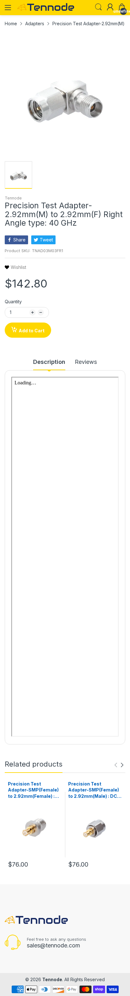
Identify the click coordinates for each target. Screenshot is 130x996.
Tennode (13, 198)
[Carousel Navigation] (119, 765)
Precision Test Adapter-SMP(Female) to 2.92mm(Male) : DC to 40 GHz (93, 790)
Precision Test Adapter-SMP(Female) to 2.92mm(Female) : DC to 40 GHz (33, 790)
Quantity (13, 301)
